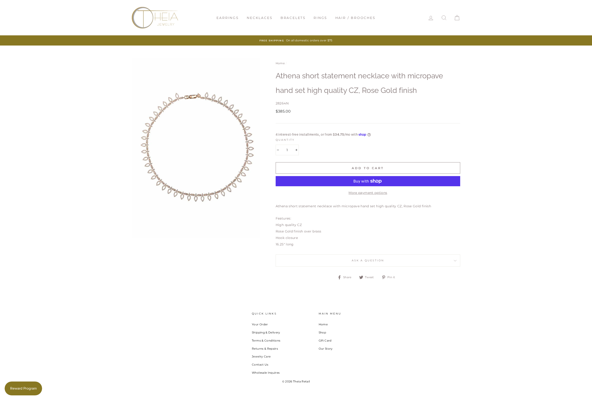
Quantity (285, 139)
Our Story (326, 348)
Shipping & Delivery (266, 332)
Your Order (260, 324)
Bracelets (293, 18)
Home (280, 63)
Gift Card (325, 340)
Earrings (227, 18)
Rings (320, 18)
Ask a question (368, 260)
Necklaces (259, 18)
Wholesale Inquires (266, 372)
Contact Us (260, 364)
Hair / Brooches (355, 18)
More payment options (367, 193)
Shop (322, 332)
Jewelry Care (261, 356)
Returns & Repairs (265, 348)
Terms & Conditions (266, 340)
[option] (296, 40)
